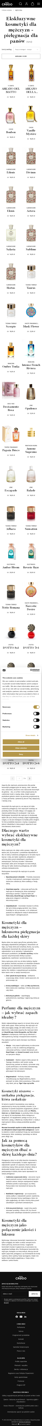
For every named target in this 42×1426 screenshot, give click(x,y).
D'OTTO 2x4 (11, 763)
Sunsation (31, 529)
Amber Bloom (10, 567)
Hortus (11, 288)
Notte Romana (11, 607)
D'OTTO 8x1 (11, 648)
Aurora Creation (25, 1424)
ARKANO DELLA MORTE (31, 91)
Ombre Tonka (10, 366)
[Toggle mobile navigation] (38, 4)
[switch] (36, 713)
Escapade (11, 490)
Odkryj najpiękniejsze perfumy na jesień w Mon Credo (21, 1396)
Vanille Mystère (31, 132)
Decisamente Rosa (11, 409)
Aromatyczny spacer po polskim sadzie (21, 1412)
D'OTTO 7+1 (31, 648)
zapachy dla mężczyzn (26, 1030)
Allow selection (21, 748)
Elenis (11, 211)
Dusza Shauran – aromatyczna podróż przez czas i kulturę (21, 1407)
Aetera (31, 211)
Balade (31, 490)
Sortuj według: (7, 49)
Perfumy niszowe (18, 861)
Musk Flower (31, 326)
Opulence (31, 408)
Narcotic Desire (31, 608)
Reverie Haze (31, 567)
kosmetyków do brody (32, 1254)
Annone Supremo (31, 451)
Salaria (11, 249)
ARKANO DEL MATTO (11, 91)
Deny (21, 754)
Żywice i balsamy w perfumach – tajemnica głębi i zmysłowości (21, 1401)
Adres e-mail (7, 1294)
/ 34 (24, 778)
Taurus (31, 288)
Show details (30, 735)
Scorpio (11, 326)
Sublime (31, 249)
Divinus (31, 172)
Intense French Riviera (31, 367)
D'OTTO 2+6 (31, 763)
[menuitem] (12, 778)
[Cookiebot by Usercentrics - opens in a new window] (30, 670)
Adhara (11, 529)
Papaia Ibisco (11, 450)
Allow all (21, 742)
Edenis (11, 172)
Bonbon (11, 132)
